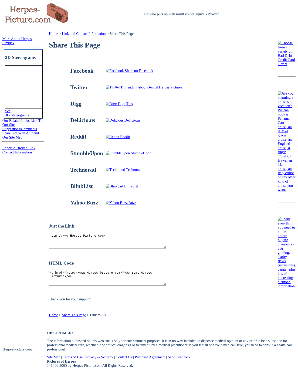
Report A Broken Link (18, 148)
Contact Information (17, 152)
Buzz (132, 203)
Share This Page (74, 315)
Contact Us (124, 357)
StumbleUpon (140, 153)
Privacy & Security (99, 357)
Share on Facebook (138, 71)
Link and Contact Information (84, 34)
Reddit (124, 137)
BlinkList (130, 186)
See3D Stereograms (17, 113)
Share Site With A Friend (20, 133)
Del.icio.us (131, 120)
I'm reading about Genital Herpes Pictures (151, 87)
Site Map (53, 357)
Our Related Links (16, 120)
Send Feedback (179, 357)
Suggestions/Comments (19, 129)
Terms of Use (73, 357)
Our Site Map (12, 137)
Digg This (125, 104)
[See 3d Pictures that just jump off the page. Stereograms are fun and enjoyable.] (23, 106)
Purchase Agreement (150, 357)
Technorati (133, 170)
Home (53, 34)
